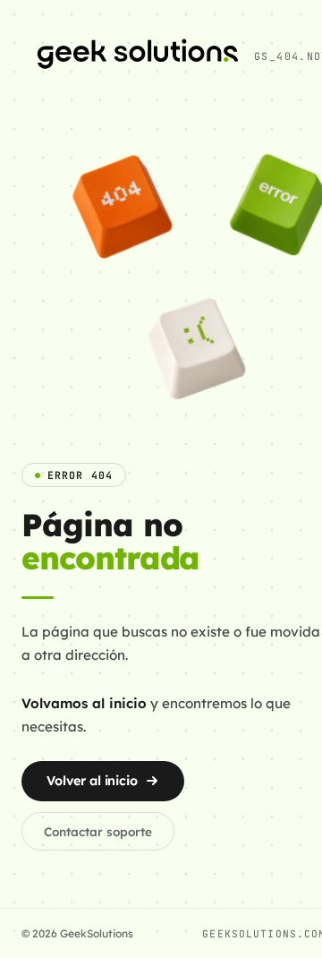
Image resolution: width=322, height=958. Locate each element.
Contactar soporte (98, 831)
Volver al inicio (92, 781)
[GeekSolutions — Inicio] (137, 56)
